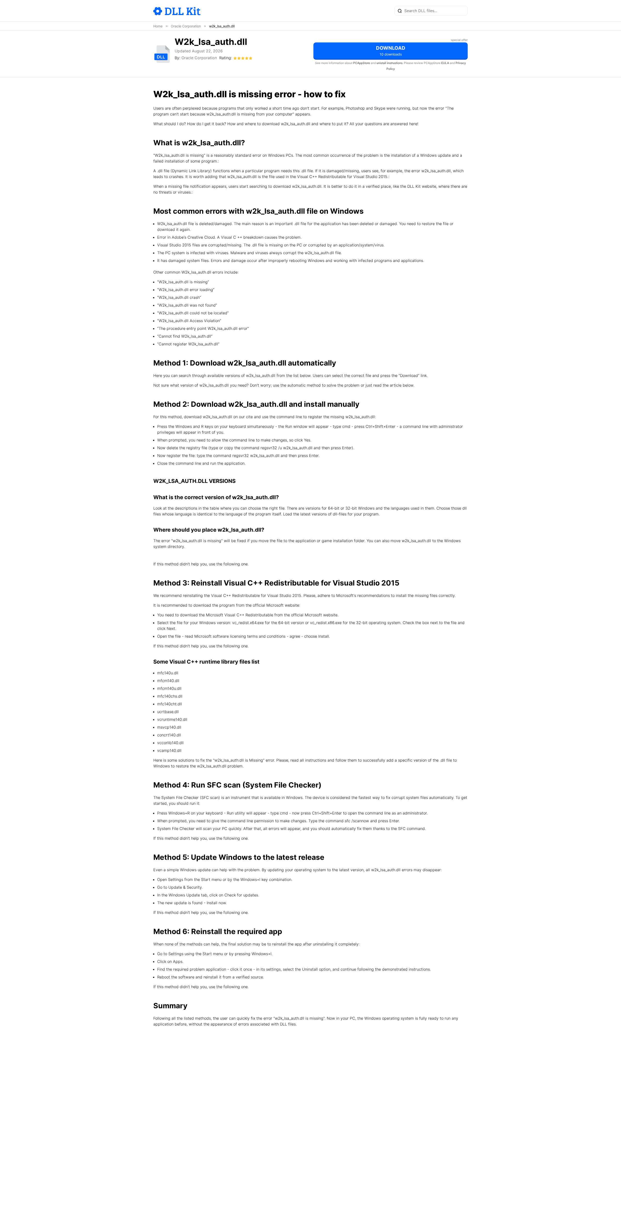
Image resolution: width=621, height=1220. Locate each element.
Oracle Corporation (199, 57)
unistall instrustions (389, 63)
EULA (445, 63)
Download (390, 50)
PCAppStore (361, 63)
